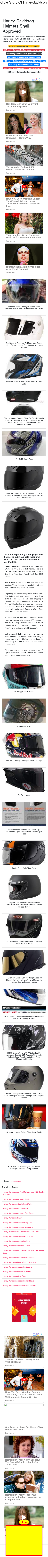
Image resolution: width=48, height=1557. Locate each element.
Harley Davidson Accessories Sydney (17, 1222)
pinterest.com (16, 1181)
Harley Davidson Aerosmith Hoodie (16, 1199)
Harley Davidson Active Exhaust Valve (17, 1204)
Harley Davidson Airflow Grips (14, 1276)
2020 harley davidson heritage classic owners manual (24, 50)
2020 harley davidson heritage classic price (24, 72)
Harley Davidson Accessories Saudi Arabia (19, 1285)
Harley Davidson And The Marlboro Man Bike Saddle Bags (23, 1251)
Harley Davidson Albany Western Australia (19, 1262)
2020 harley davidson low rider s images (24, 64)
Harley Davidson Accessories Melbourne (18, 1257)
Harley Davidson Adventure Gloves (16, 1245)
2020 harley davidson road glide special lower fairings (24, 61)
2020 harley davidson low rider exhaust (24, 46)
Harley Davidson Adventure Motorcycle (18, 1227)
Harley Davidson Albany (12, 1218)
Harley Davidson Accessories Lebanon (18, 1267)
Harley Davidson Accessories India (16, 1241)
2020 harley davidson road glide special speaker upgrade (25, 68)
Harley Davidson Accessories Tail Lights (18, 1281)
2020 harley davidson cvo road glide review (24, 57)
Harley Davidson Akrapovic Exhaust (17, 1271)
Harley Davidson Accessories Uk (15, 1208)
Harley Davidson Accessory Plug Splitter (18, 1213)
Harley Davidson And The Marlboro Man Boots (21, 1231)
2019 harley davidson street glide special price (24, 53)
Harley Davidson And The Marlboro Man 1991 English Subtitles (24, 1193)
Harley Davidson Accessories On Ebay (18, 1236)
